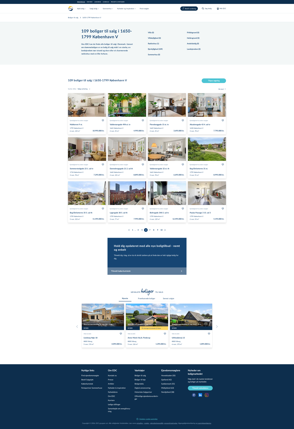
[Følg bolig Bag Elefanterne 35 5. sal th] (103, 208)
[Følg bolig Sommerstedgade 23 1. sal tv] (103, 164)
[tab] (125, 298)
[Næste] (165, 230)
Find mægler (144, 9)
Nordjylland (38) (167, 392)
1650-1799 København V (91, 17)
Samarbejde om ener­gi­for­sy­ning (119, 409)
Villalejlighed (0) (154, 38)
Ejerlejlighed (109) (155, 49)
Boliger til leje (140, 379)
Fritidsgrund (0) (193, 33)
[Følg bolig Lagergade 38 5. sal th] (142, 208)
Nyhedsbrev (113, 392)
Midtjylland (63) (167, 388)
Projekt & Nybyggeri (117, 2)
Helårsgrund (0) (193, 38)
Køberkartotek (87, 384)
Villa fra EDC (87, 333)
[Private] (71, 8)
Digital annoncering (142, 388)
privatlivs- (140, 423)
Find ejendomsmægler (90, 375)
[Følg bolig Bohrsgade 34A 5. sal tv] (182, 208)
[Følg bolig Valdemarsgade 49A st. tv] (142, 120)
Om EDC (111, 396)
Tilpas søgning (214, 81)
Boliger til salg (73, 17)
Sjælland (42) (166, 379)
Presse (110, 379)
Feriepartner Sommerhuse (91, 388)
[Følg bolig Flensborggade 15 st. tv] (182, 120)
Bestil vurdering (190, 9)
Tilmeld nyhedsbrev (200, 388)
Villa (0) (151, 33)
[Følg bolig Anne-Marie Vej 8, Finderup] (165, 333)
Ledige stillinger (114, 404)
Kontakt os (112, 375)
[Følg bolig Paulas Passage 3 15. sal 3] (222, 208)
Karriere (111, 400)
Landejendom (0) (193, 49)
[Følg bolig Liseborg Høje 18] (120, 333)
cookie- (146, 423)
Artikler (111, 384)
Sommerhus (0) (154, 55)
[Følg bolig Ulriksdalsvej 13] (209, 333)
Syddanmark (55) (168, 384)
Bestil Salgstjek (87, 379)
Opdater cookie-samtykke (148, 419)
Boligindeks (139, 384)
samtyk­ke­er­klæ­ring (204, 423)
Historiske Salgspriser (143, 392)
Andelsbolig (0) (193, 44)
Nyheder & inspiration (117, 388)
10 (161, 230)
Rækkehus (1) (153, 44)
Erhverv (89, 2)
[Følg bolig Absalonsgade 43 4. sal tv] (222, 120)
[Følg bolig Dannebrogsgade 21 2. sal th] (142, 164)
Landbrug (97, 2)
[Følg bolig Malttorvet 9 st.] (103, 120)
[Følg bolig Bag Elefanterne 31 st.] (222, 164)
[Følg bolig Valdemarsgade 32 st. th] (182, 164)
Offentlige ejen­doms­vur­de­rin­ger (146, 397)
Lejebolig (106, 2)
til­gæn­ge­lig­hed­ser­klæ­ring (186, 423)
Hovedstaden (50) (168, 375)
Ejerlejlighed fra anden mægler (79, 120)
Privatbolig (81, 2)
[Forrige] (129, 230)
